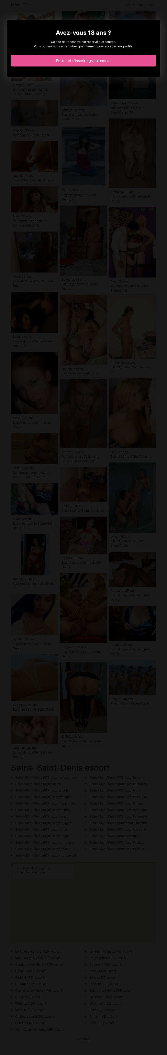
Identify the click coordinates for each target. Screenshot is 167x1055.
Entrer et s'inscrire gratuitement (83, 61)
